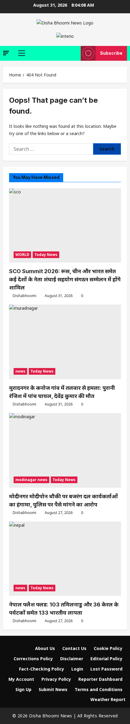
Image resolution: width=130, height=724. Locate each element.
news (20, 371)
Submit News (53, 689)
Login (77, 669)
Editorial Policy (106, 658)
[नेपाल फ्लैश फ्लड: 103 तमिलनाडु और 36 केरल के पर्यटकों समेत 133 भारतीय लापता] (65, 559)
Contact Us (74, 648)
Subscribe (111, 53)
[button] (6, 53)
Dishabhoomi (24, 295)
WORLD (22, 254)
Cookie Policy (108, 648)
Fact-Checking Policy (41, 669)
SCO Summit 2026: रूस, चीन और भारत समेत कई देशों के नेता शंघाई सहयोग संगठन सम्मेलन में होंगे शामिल (65, 279)
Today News (45, 254)
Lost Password (106, 669)
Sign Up (23, 689)
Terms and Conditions (98, 689)
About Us (45, 648)
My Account (21, 679)
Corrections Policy (33, 658)
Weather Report (107, 699)
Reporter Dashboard (100, 679)
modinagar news (31, 479)
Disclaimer (71, 658)
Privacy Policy (56, 679)
